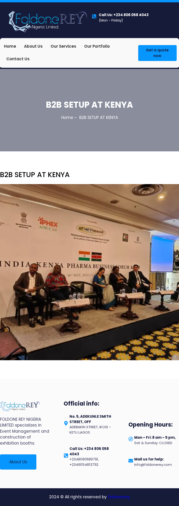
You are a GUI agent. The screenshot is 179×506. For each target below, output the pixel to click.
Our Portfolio (97, 46)
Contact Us (18, 59)
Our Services (63, 46)
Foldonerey (119, 497)
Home (10, 46)
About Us (33, 46)
